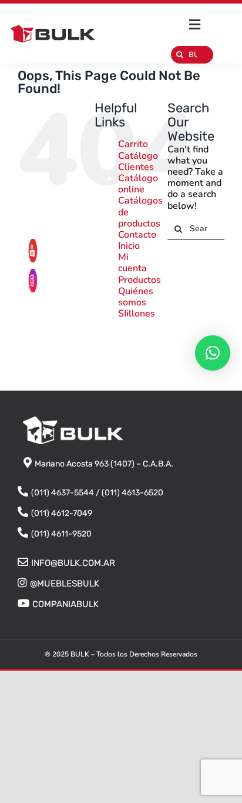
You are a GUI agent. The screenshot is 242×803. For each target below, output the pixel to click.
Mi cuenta (132, 263)
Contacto (137, 234)
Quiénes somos (135, 297)
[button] (212, 353)
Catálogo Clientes (138, 161)
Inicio (129, 245)
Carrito (133, 144)
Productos (139, 280)
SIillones (136, 313)
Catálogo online (138, 184)
